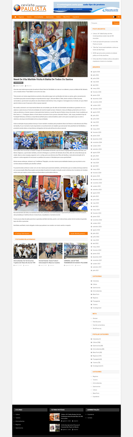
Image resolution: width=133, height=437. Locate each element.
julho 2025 (96, 115)
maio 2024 (96, 162)
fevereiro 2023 (97, 213)
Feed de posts (97, 321)
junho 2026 (96, 78)
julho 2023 (96, 196)
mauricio (28, 85)
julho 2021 (96, 270)
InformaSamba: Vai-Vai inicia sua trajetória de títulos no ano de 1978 (24, 261)
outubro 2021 (97, 263)
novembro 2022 (97, 220)
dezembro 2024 (97, 139)
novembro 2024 (97, 142)
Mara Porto (66, 17)
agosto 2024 (96, 152)
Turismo (29, 17)
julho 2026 (96, 75)
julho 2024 (96, 156)
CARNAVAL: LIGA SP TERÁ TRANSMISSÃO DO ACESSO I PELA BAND (75, 261)
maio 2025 (96, 122)
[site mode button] (114, 17)
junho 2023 (96, 199)
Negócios (21, 17)
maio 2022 (96, 240)
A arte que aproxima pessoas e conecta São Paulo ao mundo (105, 43)
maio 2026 (96, 82)
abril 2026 (95, 85)
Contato (90, 418)
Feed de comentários (99, 325)
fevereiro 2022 (97, 250)
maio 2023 (96, 203)
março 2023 (96, 209)
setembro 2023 (97, 189)
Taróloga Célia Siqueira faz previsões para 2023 (24, 233)
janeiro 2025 (96, 135)
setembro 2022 (97, 226)
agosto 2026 (96, 71)
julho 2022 (96, 233)
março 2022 (96, 247)
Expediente (76, 17)
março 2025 (96, 129)
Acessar (95, 318)
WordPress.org (97, 328)
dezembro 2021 (97, 257)
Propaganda (96, 301)
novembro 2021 (97, 260)
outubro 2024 (97, 146)
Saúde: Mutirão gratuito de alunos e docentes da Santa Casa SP (79, 233)
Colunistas (96, 281)
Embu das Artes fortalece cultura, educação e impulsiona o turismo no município (106, 60)
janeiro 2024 (96, 176)
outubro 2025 (97, 105)
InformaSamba (38, 17)
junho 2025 (96, 119)
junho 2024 (96, 159)
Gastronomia (49, 17)
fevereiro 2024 (97, 172)
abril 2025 (95, 125)
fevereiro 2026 (97, 92)
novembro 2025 (97, 102)
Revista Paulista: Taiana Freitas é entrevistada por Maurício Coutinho (49, 261)
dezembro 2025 (97, 98)
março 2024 (96, 169)
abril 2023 (95, 206)
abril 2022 (95, 243)
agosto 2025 (96, 112)
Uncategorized (97, 308)
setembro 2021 (97, 267)
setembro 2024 (97, 149)
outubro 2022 (97, 223)
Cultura (58, 17)
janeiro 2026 (96, 95)
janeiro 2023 (96, 216)
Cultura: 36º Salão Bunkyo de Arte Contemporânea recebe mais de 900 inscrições (103, 36)
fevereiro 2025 (97, 132)
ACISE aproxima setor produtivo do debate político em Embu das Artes (105, 54)
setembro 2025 (97, 108)
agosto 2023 (96, 193)
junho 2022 (96, 236)
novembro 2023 (97, 183)
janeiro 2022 (96, 253)
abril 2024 (95, 166)
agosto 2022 (96, 230)
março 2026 (96, 88)
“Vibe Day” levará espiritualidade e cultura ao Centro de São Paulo (105, 48)
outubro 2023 (97, 186)
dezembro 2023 (97, 179)
